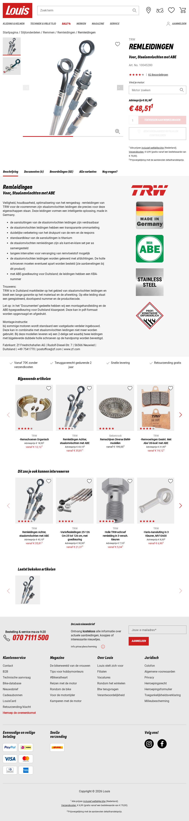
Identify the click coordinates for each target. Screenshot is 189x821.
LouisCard (9, 701)
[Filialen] (148, 10)
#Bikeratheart (59, 677)
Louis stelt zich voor (110, 665)
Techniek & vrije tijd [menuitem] (43, 23)
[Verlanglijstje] (171, 10)
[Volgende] (120, 87)
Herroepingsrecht (156, 683)
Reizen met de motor (63, 683)
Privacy (149, 677)
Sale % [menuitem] (66, 23)
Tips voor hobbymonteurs (66, 671)
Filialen (102, 671)
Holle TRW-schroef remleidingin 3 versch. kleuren (115, 536)
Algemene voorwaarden (160, 671)
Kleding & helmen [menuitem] (13, 23)
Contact (8, 665)
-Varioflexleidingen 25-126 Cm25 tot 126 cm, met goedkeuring (75, 536)
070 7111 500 (30, 638)
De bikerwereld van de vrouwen (70, 665)
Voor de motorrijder (62, 695)
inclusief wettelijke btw (153, 148)
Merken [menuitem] (81, 23)
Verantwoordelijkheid (111, 695)
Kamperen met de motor (65, 701)
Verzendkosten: (136, 152)
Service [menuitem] (114, 23)
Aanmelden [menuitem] (179, 23)
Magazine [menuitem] (98, 23)
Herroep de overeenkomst (19, 713)
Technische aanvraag (17, 677)
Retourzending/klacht (17, 707)
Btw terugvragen (107, 689)
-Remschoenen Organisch (34, 439)
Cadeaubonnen (13, 695)
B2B (5, 671)
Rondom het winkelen (111, 683)
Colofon (150, 665)
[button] (134, 10)
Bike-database (12, 683)
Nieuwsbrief (10, 689)
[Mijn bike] (160, 10)
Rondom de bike (60, 689)
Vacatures (103, 677)
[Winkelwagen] (182, 10)
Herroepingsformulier (158, 689)
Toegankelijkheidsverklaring (163, 695)
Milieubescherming (157, 701)
